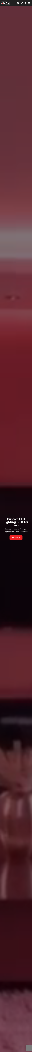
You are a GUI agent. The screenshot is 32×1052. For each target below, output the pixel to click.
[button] (28, 3)
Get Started (16, 537)
